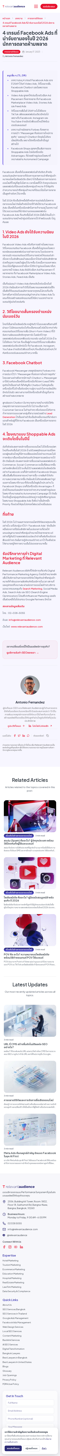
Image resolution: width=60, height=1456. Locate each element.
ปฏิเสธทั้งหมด (31, 1448)
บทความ (19, 18)
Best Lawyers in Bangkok (15, 1357)
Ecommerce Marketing (14, 1269)
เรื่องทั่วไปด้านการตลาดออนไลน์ (19, 835)
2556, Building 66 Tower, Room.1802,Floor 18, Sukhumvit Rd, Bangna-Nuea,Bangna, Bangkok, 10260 (28, 1205)
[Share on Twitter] (19, 735)
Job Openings (10, 1375)
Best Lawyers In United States (17, 1362)
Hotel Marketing (10, 1260)
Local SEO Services (12, 1331)
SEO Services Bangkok (14, 1309)
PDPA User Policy (11, 1384)
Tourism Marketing (12, 1265)
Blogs (5, 1366)
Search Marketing (32, 588)
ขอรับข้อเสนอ (49, 6)
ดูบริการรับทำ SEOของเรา (23, 652)
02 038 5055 (15, 1223)
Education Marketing (13, 1273)
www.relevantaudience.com (27, 626)
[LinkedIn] (21, 1247)
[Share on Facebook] (14, 735)
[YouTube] (15, 1247)
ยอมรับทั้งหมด (13, 1448)
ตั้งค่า (44, 1448)
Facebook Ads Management (17, 1322)
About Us (7, 1305)
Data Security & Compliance (16, 1291)
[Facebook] (4, 1247)
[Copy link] (47, 735)
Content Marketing (12, 1335)
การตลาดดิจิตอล (35, 18)
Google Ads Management (15, 1318)
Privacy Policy (9, 1379)
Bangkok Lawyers (11, 1353)
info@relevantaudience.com (25, 619)
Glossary (7, 1371)
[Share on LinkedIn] (23, 735)
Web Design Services (13, 1327)
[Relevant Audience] (14, 6)
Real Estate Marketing (13, 1282)
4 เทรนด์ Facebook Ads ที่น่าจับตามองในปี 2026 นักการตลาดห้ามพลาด (28, 24)
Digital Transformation (13, 1349)
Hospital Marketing (12, 1278)
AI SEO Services (10, 1344)
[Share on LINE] (28, 735)
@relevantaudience (17, 1235)
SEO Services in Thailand (15, 1313)
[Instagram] (10, 1247)
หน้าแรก (6, 18)
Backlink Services (11, 1340)
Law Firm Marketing (12, 1287)
